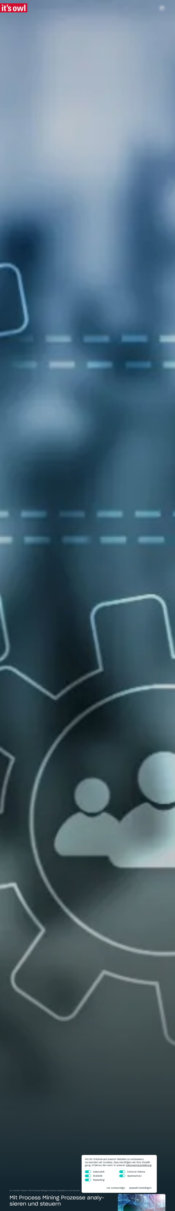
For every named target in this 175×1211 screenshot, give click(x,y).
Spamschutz (134, 1175)
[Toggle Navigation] (162, 8)
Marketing (98, 1180)
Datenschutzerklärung (138, 1165)
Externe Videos (136, 1171)
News (24, 1190)
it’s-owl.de (15, 1190)
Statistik (97, 1175)
